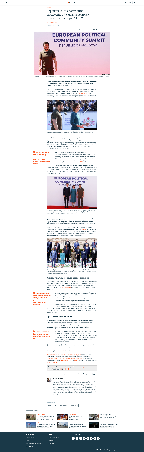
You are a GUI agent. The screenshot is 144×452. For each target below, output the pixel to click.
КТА (130, 2)
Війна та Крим (41, 414)
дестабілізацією (66, 287)
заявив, (84, 229)
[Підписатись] (98, 438)
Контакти (51, 443)
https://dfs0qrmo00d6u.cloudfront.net (70, 358)
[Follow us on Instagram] (87, 438)
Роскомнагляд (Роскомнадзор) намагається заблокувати (64, 355)
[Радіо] (139, 3)
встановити (52, 362)
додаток (85, 367)
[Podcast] (94, 438)
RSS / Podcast (29, 446)
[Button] (80, 30)
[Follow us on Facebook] (73, 438)
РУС (126, 2)
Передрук (51, 440)
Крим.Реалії (81, 381)
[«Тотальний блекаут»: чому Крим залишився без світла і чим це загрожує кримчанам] (31, 425)
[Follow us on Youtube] (80, 438)
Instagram (69, 360)
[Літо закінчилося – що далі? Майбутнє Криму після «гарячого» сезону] (62, 417)
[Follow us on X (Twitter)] (77, 438)
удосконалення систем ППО (74, 162)
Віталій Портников (52, 22)
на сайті (62, 351)
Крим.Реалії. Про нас (54, 437)
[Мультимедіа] (135, 3)
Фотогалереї (72, 423)
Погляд (49, 7)
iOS (60, 369)
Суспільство (103, 423)
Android (66, 369)
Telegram (63, 360)
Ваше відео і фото (30, 437)
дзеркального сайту (53, 358)
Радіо (27, 440)
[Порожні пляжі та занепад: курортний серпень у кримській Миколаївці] (62, 425)
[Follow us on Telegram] (84, 438)
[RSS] (91, 438)
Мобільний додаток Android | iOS (34, 443)
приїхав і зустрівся (84, 93)
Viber (76, 360)
